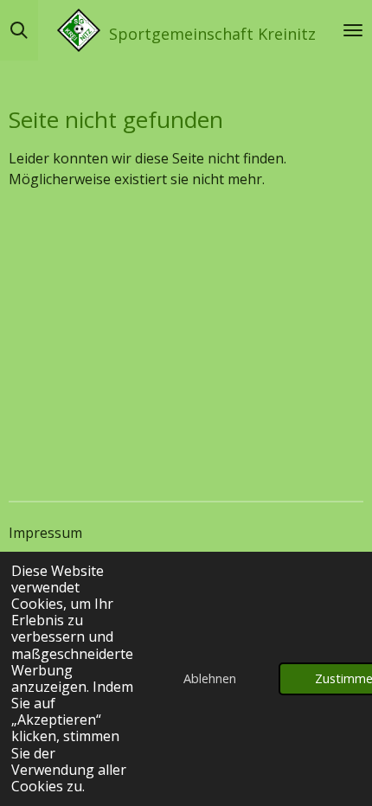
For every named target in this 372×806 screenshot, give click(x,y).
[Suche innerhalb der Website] (19, 30)
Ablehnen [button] (209, 678)
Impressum (45, 532)
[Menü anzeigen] (353, 30)
